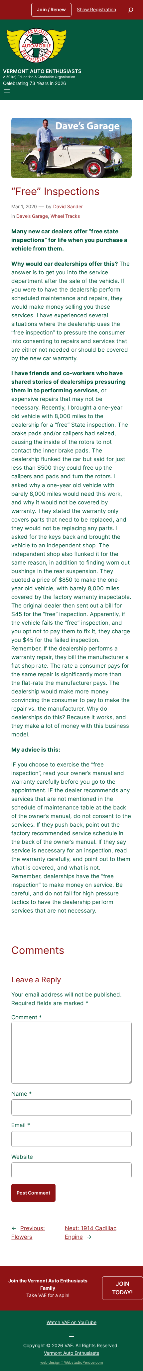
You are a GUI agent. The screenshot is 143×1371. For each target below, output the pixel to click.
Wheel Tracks (65, 216)
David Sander (68, 206)
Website (22, 1157)
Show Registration (96, 9)
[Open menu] (7, 91)
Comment (26, 1017)
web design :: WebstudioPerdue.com (71, 1362)
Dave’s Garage (32, 216)
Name (21, 1093)
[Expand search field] (130, 10)
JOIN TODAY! (122, 1288)
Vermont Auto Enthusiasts (42, 71)
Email (20, 1125)
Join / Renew (51, 9)
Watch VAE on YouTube (71, 1322)
